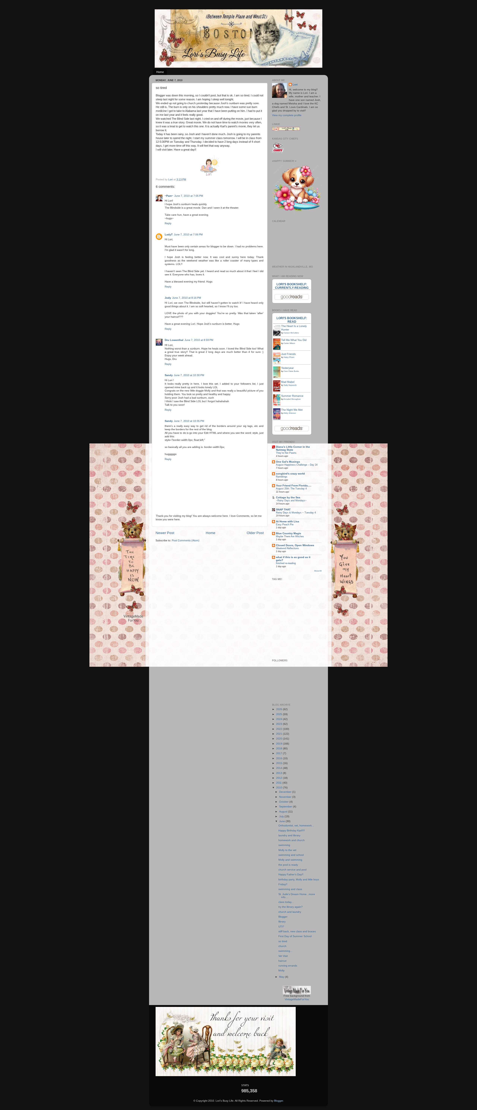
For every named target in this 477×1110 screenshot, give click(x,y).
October (284, 801)
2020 (279, 738)
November (285, 797)
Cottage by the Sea (288, 497)
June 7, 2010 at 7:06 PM (188, 234)
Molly (281, 970)
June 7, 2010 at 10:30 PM (189, 375)
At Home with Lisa (287, 521)
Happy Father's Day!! (290, 874)
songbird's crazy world (290, 473)
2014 (279, 768)
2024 (279, 719)
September (286, 806)
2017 (279, 753)
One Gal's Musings (288, 461)
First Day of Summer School (295, 936)
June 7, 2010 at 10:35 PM (189, 421)
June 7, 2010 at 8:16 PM (186, 297)
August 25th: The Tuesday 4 (291, 488)
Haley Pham (289, 357)
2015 (279, 763)
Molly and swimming (290, 859)
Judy (168, 297)
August (283, 811)
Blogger (283, 916)
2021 (279, 733)
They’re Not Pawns (286, 452)
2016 (279, 758)
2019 (279, 743)
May (282, 976)
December (285, 791)
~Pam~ (169, 195)
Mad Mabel (287, 382)
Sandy (169, 375)
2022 (279, 729)
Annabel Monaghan (292, 399)
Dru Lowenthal (174, 340)
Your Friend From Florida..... (293, 485)
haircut (282, 960)
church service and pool (292, 869)
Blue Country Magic (288, 533)
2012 (279, 778)
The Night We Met (292, 409)
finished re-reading (286, 563)
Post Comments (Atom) (185, 540)
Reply (168, 223)
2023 (279, 724)
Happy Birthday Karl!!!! (291, 830)
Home (160, 72)
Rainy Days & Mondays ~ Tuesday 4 (296, 512)
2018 (279, 748)
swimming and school (291, 855)
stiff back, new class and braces (297, 931)
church (282, 946)
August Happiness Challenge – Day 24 (297, 464)
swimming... (285, 951)
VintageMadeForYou (297, 999)
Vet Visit (283, 956)
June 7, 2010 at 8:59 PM (198, 340)
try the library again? (290, 906)
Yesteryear (287, 368)
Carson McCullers (291, 333)
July (282, 816)
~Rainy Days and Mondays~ (291, 500)
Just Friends (288, 354)
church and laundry (289, 912)
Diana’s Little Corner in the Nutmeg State (293, 448)
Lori (295, 84)
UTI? (281, 926)
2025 (279, 714)
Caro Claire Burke (291, 371)
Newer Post (165, 533)
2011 (279, 782)
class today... (286, 902)
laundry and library (289, 835)
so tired (282, 941)
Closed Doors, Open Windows (295, 545)
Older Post (255, 533)
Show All (317, 571)
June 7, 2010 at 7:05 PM (188, 195)
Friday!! (282, 884)
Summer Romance (292, 396)
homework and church (291, 840)
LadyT (169, 234)
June (282, 821)
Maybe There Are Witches (290, 536)
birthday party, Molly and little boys (298, 879)
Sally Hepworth (290, 385)
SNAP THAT (283, 509)
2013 (279, 773)
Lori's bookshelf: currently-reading (292, 285)
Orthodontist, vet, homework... (296, 825)
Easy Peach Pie (284, 524)
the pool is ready (288, 864)
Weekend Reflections (287, 548)
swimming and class (290, 889)
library (282, 921)
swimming (284, 845)
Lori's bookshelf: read (292, 319)
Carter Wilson (289, 343)
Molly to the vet (287, 850)
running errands (287, 965)
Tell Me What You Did (294, 340)
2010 (279, 787)
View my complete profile (286, 115)
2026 (279, 709)
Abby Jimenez (290, 413)
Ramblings (281, 476)
